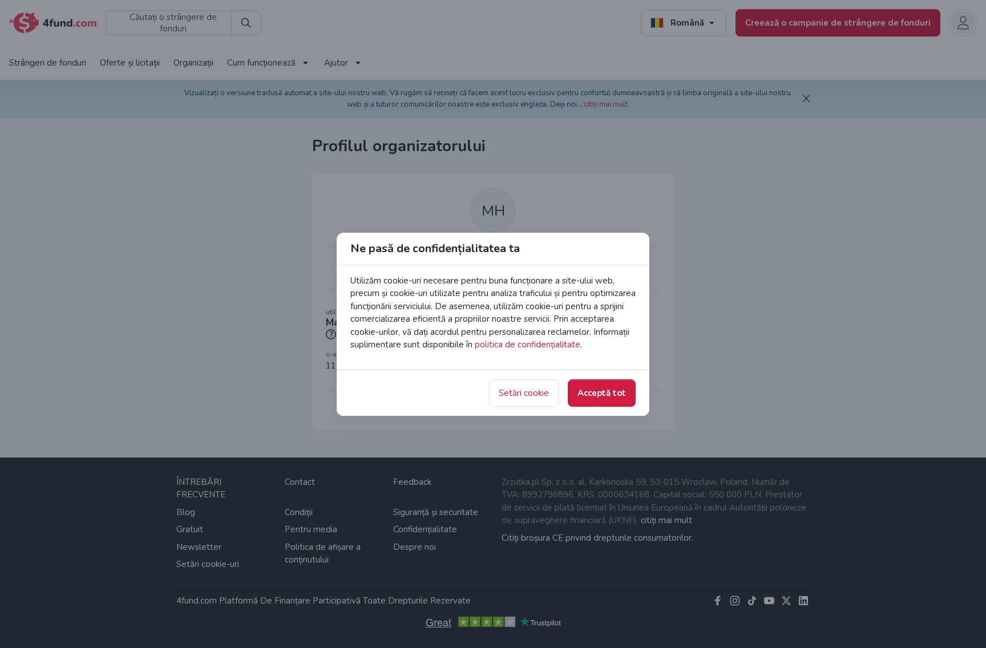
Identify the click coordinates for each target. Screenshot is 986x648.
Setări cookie (524, 393)
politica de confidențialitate (527, 344)
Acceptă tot (601, 393)
